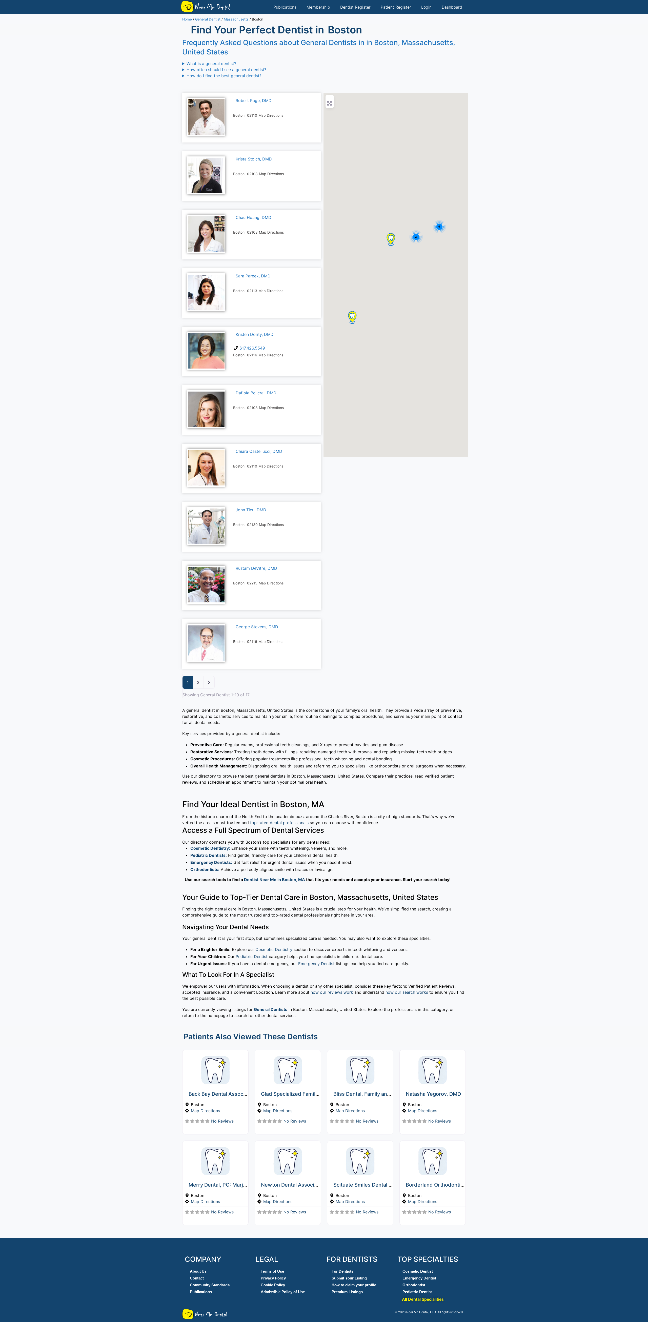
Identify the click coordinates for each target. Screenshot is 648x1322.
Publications (284, 7)
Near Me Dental (212, 7)
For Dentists (342, 1271)
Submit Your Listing (349, 1278)
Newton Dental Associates (293, 1185)
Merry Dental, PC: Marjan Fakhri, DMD (234, 1185)
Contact (197, 1278)
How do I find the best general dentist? (224, 75)
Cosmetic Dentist (417, 1271)
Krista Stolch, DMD (254, 158)
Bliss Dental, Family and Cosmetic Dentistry (385, 1094)
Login (426, 7)
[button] (390, 239)
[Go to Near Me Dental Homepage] (187, 6)
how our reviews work (332, 992)
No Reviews (222, 1121)
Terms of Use (272, 1271)
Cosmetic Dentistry (273, 949)
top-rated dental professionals (279, 822)
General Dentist (207, 19)
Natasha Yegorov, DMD (433, 1094)
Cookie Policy (273, 1285)
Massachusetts (236, 19)
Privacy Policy (273, 1278)
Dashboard (452, 7)
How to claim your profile (354, 1285)
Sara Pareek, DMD (253, 275)
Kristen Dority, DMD (255, 334)
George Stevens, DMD (257, 626)
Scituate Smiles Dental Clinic (367, 1185)
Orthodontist (413, 1285)
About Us (198, 1271)
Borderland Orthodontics (436, 1185)
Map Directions (205, 1110)
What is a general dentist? (211, 63)
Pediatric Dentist (252, 956)
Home (187, 19)
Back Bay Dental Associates (222, 1094)
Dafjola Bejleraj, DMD (256, 392)
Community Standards (210, 1285)
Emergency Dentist (316, 963)
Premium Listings (347, 1292)
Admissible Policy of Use (283, 1292)
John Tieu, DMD (251, 509)
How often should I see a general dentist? (226, 69)
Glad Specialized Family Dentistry (301, 1094)
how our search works (407, 992)
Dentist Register (355, 7)
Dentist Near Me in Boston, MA (274, 879)
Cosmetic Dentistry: (210, 848)
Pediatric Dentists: (208, 855)
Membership (318, 7)
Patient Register (396, 7)
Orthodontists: (204, 869)
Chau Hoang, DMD (253, 217)
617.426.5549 (252, 348)
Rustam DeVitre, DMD (256, 568)
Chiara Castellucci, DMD (259, 451)
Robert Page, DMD (254, 100)
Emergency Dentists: (211, 862)
